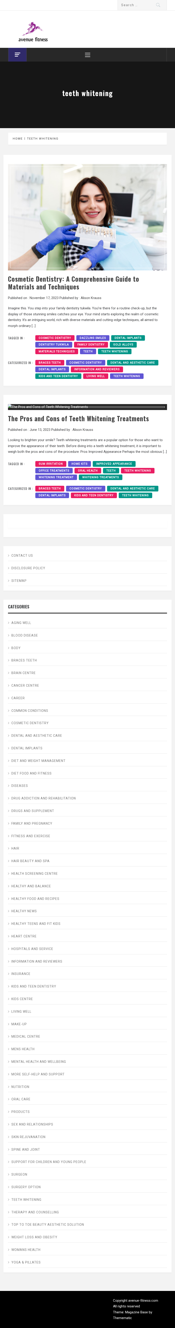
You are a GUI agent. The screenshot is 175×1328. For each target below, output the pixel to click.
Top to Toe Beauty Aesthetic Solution (47, 1224)
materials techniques (57, 351)
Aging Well (21, 623)
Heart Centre (24, 936)
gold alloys (123, 344)
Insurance (21, 974)
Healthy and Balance (31, 886)
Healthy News (24, 911)
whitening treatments (100, 477)
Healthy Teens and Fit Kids (36, 924)
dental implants (128, 338)
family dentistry (91, 344)
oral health (88, 470)
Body (16, 648)
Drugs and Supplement (32, 811)
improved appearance (114, 463)
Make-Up (19, 1024)
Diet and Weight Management (38, 761)
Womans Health (26, 1250)
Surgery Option (26, 1187)
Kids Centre (22, 999)
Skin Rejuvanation (28, 1137)
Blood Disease (24, 635)
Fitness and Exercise (30, 836)
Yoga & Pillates (26, 1262)
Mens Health (23, 1049)
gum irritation (51, 463)
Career (18, 698)
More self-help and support (38, 1074)
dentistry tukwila (54, 344)
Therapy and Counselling (35, 1212)
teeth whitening (114, 351)
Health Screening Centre (34, 873)
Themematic (122, 1318)
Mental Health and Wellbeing (38, 1061)
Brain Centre (23, 673)
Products (20, 1112)
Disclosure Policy (28, 568)
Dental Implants (52, 369)
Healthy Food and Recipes (35, 899)
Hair (15, 848)
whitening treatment (56, 477)
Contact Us (22, 555)
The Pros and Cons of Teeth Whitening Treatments (78, 418)
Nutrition (20, 1087)
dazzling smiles (93, 338)
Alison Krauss (91, 298)
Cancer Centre (25, 685)
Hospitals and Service (32, 949)
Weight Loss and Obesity (34, 1237)
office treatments (54, 470)
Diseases (19, 786)
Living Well (96, 376)
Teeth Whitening (126, 376)
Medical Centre (25, 1036)
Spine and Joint (25, 1149)
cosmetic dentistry (55, 338)
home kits (80, 463)
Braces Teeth (50, 362)
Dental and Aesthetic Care (133, 362)
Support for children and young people (48, 1162)
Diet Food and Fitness (31, 773)
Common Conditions (29, 711)
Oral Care (21, 1099)
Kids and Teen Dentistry (58, 376)
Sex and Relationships (32, 1124)
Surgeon (19, 1174)
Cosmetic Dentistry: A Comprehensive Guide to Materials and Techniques (73, 282)
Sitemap (19, 581)
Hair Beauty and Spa (30, 861)
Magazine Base (137, 1312)
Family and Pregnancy (31, 823)
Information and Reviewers (97, 369)
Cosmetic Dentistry (85, 362)
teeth (88, 351)
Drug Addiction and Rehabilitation (43, 798)
